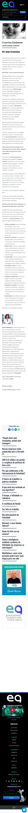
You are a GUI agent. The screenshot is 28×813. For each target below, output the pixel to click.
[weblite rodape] (14, 807)
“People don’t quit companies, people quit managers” (11, 440)
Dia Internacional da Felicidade (10, 516)
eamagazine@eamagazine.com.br (11, 389)
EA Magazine (16, 46)
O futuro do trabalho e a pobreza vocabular (12, 480)
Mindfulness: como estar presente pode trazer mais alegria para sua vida (13, 555)
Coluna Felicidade (7, 46)
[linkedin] (14, 781)
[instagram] (11, 781)
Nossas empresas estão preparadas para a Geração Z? (13, 451)
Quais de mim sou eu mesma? (10, 532)
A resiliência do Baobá (11, 503)
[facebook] (6, 781)
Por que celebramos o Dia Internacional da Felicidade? (13, 472)
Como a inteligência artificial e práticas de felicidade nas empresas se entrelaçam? (13, 543)
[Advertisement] (14, 406)
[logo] (8, 2)
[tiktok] (16, 781)
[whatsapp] (21, 781)
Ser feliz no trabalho (10, 509)
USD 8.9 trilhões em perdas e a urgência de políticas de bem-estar (13, 462)
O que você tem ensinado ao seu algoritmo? (13, 488)
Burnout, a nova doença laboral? (11, 524)
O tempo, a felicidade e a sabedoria (12, 497)
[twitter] (8, 781)
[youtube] (19, 781)
